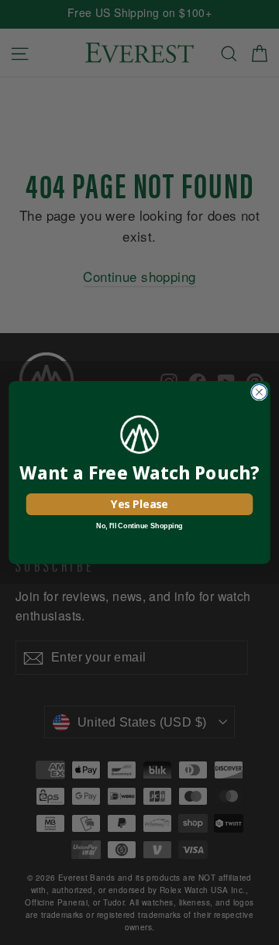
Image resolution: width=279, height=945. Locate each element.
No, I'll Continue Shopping (139, 526)
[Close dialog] (259, 392)
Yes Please (139, 504)
